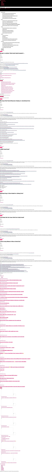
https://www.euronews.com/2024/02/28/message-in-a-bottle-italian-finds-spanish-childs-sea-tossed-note (16, 63)
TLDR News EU (1, 109)
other (11, 73)
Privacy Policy (2, 4)
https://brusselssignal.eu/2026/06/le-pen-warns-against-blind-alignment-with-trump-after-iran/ (10, 179)
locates (8, 73)
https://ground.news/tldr (31, 252)
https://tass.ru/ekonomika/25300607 (4, 268)
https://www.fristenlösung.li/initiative (4, 137)
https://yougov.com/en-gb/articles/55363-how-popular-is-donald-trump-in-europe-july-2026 (10, 174)
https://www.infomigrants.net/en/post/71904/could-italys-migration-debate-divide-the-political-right (11, 183)
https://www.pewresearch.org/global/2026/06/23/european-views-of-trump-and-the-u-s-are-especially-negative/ (12, 173)
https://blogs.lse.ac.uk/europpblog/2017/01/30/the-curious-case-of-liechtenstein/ (9, 122)
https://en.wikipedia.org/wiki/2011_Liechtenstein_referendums (7, 132)
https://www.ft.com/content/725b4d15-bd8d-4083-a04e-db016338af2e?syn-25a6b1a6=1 (10, 269)
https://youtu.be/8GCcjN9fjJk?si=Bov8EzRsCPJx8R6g (5, 177)
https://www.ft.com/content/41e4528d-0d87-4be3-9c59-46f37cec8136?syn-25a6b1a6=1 (9, 176)
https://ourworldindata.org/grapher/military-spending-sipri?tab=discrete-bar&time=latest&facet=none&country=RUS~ (13, 265)
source (0, 189)
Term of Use (2, 49)
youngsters (15, 73)
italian (6, 73)
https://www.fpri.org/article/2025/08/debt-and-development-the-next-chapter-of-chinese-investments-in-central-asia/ (13, 270)
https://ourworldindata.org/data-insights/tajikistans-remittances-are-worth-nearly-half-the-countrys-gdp (12, 264)
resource (1, 72)
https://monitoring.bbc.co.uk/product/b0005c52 (5, 266)
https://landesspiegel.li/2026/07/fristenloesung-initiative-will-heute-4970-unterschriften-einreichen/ (11, 139)
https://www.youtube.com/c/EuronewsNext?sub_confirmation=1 (11, 68)
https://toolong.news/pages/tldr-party (8, 164)
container (5, 73)
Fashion (2, 19)
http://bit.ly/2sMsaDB (6, 67)
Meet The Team (2, 5)
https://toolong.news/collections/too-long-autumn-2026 (13, 228)
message (10, 73)
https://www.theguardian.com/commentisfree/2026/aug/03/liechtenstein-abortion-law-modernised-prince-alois (12, 140)
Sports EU (2, 467)
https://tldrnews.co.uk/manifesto (9, 115)
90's (3, 73)
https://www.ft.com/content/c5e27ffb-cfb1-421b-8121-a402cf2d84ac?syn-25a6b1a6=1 (9, 170)
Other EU (2, 2)
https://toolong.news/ (5, 114)
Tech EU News (2, 3)
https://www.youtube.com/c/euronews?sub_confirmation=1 (12, 64)
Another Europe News (3, 1)
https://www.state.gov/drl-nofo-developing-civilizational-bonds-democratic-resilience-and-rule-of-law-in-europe (12, 171)
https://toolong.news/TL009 (10, 112)
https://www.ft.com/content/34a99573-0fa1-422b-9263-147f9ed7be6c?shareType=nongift (10, 182)
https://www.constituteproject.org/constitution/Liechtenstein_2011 (7, 124)
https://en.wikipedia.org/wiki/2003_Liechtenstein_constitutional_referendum (8, 130)
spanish (13, 73)
